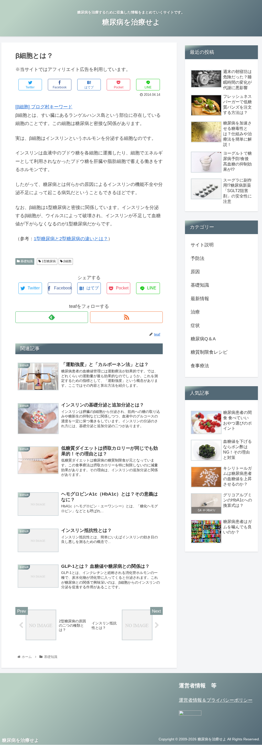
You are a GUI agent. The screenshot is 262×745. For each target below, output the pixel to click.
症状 (195, 325)
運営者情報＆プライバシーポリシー (216, 700)
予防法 (197, 258)
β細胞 (67, 261)
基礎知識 (26, 261)
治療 (195, 311)
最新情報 (200, 298)
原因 (195, 271)
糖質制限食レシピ (209, 352)
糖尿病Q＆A (203, 338)
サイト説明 (202, 244)
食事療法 (200, 365)
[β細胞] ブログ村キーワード (43, 106)
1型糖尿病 (48, 261)
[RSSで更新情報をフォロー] (126, 317)
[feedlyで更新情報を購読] (51, 317)
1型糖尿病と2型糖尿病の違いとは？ (71, 238)
